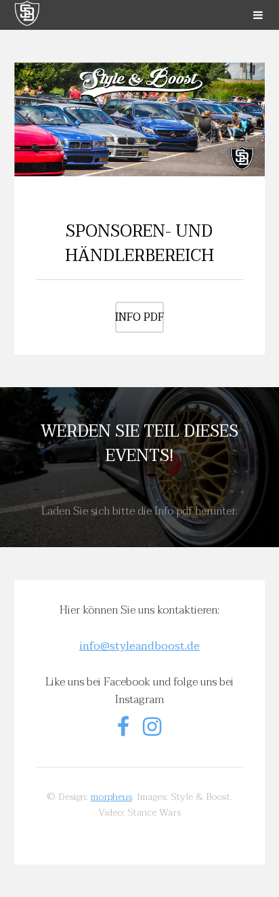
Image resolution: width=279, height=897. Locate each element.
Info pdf (139, 317)
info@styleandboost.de (139, 646)
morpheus (111, 797)
